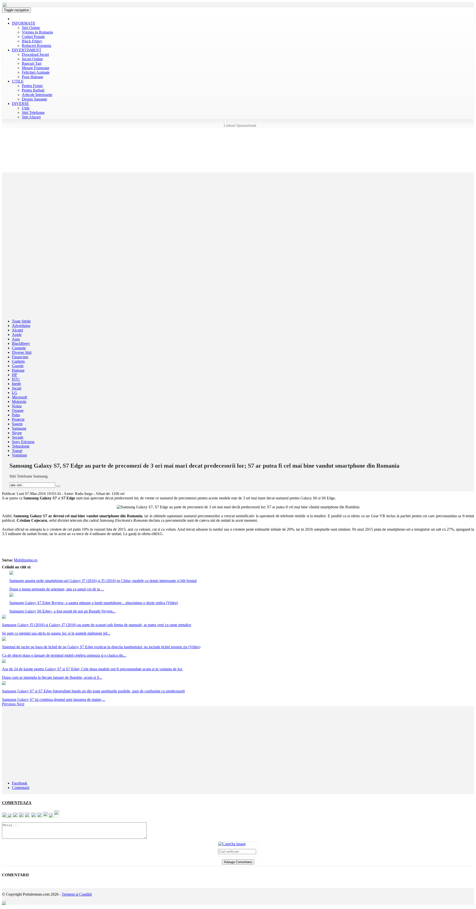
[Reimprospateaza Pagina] (232, 844)
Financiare (20, 357)
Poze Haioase (32, 77)
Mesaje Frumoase (35, 68)
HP (14, 375)
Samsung (19, 428)
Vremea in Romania (37, 32)
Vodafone (19, 455)
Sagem (17, 424)
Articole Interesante (37, 95)
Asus (16, 339)
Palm (16, 415)
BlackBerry (21, 343)
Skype (17, 433)
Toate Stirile (21, 321)
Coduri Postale (33, 36)
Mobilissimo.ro (25, 560)
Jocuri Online (32, 59)
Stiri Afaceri (31, 117)
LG (14, 392)
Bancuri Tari (31, 63)
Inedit (16, 384)
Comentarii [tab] (20, 787)
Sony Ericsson (23, 442)
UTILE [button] (18, 81)
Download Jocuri (35, 54)
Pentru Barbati (33, 90)
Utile (26, 108)
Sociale (17, 437)
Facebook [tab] (19, 783)
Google (18, 366)
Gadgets (18, 361)
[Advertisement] (238, 139)
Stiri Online (31, 28)
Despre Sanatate (34, 99)
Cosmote (19, 348)
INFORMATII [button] (23, 23)
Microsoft (19, 397)
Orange (18, 410)
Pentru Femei (32, 86)
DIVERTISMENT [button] (26, 50)
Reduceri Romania (36, 45)
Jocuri (16, 388)
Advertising (21, 326)
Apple (17, 334)
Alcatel (17, 330)
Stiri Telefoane (33, 112)
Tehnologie (21, 446)
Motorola (19, 401)
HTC (16, 379)
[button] (9, 704)
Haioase (18, 370)
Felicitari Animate (36, 72)
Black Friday (32, 41)
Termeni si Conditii (77, 894)
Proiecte (18, 419)
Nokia (17, 406)
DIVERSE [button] (20, 103)
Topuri (17, 451)
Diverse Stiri (21, 352)
